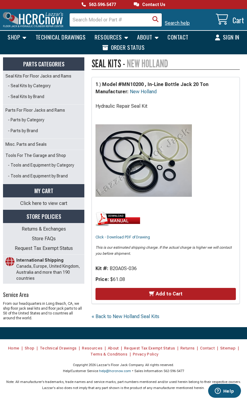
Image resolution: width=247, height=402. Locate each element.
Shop (14, 37)
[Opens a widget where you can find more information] (224, 391)
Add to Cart (169, 294)
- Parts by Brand (23, 130)
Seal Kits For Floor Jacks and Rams (38, 76)
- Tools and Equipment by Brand (38, 176)
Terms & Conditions (108, 354)
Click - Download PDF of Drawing (122, 237)
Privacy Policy (146, 354)
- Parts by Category (26, 119)
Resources (109, 37)
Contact (177, 37)
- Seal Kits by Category (29, 85)
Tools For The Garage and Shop (35, 155)
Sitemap (228, 348)
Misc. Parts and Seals (26, 144)
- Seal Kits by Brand (26, 96)
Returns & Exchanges (44, 229)
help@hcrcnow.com (115, 371)
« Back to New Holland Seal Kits (125, 316)
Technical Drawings (61, 37)
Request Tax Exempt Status (44, 248)
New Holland (143, 91)
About (145, 37)
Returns (187, 348)
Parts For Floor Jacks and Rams (35, 110)
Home (13, 348)
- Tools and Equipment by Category (41, 165)
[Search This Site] (155, 20)
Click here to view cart (43, 203)
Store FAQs (44, 238)
